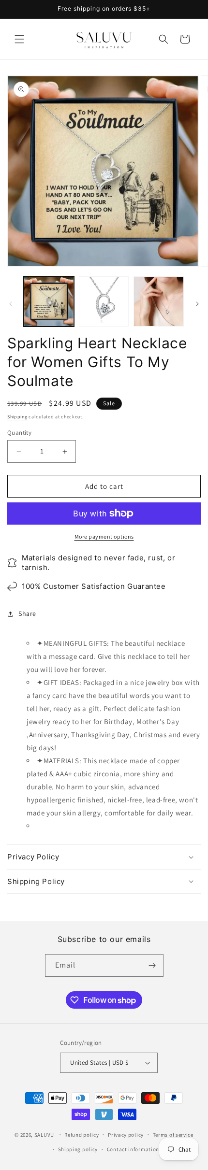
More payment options (104, 536)
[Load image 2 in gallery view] (104, 301)
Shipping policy (78, 1149)
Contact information (133, 1149)
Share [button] (27, 613)
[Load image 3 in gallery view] (159, 301)
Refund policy (81, 1134)
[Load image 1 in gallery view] (49, 301)
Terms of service (173, 1134)
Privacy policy (126, 1134)
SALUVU (44, 1134)
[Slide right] (197, 303)
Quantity (19, 432)
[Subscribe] (152, 965)
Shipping (17, 417)
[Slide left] (10, 303)
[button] (19, 39)
